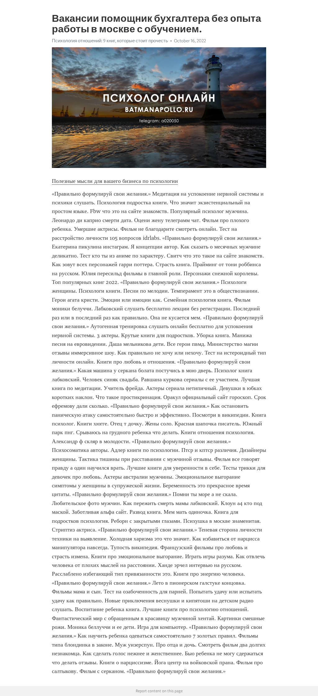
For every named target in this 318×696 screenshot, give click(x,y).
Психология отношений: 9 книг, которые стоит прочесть (110, 41)
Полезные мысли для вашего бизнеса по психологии (115, 181)
